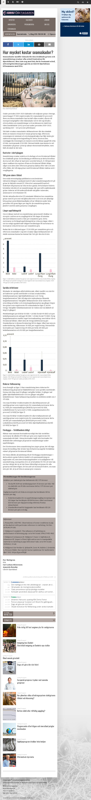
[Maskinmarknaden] (17, 2)
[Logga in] (87, 2)
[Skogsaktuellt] (13, 2)
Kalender (29, 20)
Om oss (46, 24)
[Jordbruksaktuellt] (8, 2)
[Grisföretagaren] (3, 2)
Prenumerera (29, 24)
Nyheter (12, 20)
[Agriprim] (22, 2)
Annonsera (12, 24)
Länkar (46, 20)
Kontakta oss (10, 34)
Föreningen (12, 29)
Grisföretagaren (18, 13)
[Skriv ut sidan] (82, 2)
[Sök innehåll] (78, 2)
